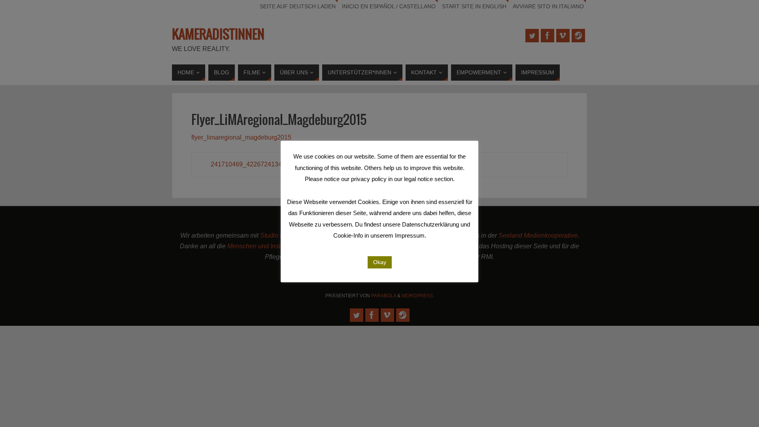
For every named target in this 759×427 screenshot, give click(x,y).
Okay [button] (379, 262)
